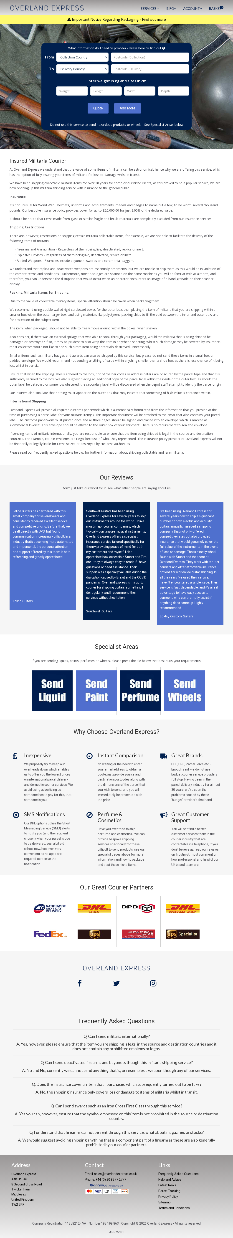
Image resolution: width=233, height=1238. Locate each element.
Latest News (167, 1185)
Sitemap (164, 1202)
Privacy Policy (168, 1196)
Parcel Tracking (169, 1191)
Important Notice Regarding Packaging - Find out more (118, 19)
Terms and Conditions (174, 1208)
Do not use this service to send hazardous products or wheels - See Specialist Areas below (116, 124)
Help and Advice (169, 1179)
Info (170, 8)
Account (191, 8)
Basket (215, 8)
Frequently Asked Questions (178, 1174)
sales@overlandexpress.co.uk (115, 1174)
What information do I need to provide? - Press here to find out (115, 48)
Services (149, 8)
